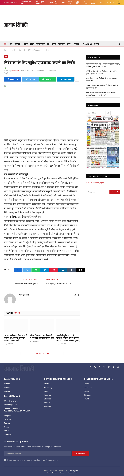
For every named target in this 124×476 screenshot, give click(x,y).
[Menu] (5, 44)
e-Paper (86, 2)
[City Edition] (103, 142)
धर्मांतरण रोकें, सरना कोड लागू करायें (26, 283)
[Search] (119, 44)
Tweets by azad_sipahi (95, 183)
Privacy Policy (45, 460)
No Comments (39, 71)
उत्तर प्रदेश (40, 44)
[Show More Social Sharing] (76, 79)
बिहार (32, 44)
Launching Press (73, 471)
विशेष (26, 44)
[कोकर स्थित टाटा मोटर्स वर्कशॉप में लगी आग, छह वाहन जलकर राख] (42, 325)
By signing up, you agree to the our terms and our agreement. (32, 460)
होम (11, 44)
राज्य (63, 2)
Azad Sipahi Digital (40, 2)
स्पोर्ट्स (76, 44)
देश (48, 44)
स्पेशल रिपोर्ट (77, 2)
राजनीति (61, 44)
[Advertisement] (76, 24)
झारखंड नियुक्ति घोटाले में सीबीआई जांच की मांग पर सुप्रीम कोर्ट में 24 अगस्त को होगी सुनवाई (67, 338)
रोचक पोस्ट (70, 2)
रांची (51, 2)
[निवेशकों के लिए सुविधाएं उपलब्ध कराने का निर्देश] (42, 109)
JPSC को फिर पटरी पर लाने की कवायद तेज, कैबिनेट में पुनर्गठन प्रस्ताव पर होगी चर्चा (15, 338)
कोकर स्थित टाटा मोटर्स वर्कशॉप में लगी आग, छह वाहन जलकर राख (42, 336)
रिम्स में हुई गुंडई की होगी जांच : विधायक (58, 283)
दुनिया (54, 44)
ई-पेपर (96, 44)
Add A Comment (42, 353)
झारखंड (17, 44)
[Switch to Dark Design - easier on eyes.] (118, 2)
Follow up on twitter (97, 176)
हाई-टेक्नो (56, 2)
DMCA (101, 2)
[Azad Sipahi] (16, 24)
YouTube (87, 44)
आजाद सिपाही (15, 71)
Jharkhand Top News (25, 2)
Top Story (93, 2)
